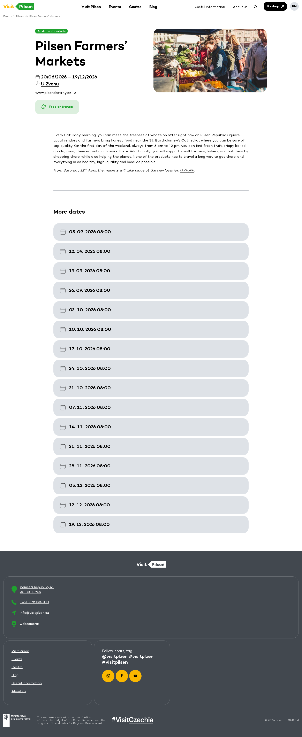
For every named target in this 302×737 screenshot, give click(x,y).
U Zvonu (187, 170)
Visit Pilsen (20, 651)
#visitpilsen (115, 662)
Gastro (17, 667)
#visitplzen (141, 656)
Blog (15, 675)
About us (19, 691)
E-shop (273, 6)
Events (17, 659)
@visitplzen (115, 656)
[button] (255, 6)
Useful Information (27, 683)
